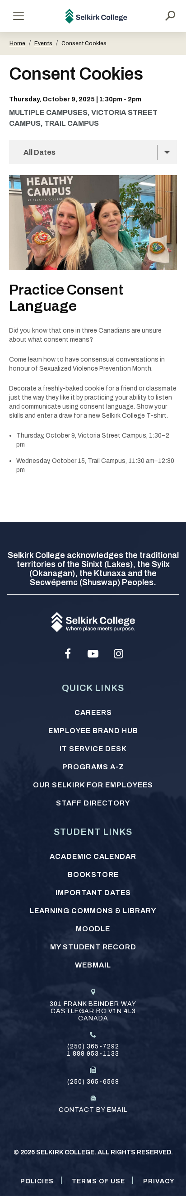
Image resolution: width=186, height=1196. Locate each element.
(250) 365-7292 (93, 1046)
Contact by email (93, 1109)
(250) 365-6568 (93, 1081)
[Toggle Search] (170, 16)
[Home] (96, 16)
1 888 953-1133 (93, 1053)
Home (17, 43)
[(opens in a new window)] (67, 653)
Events (43, 43)
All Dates (39, 152)
